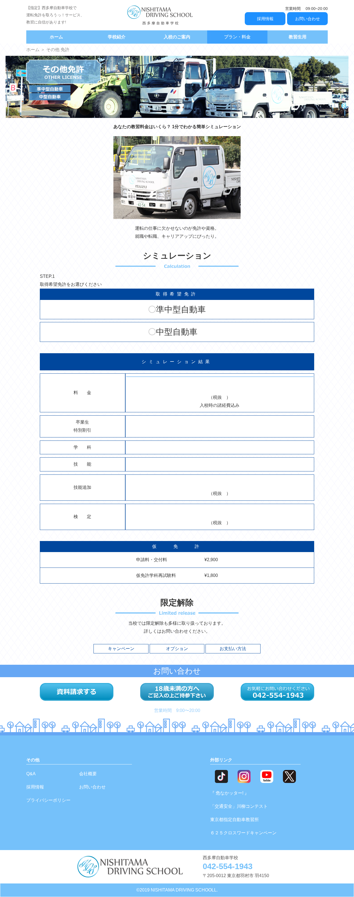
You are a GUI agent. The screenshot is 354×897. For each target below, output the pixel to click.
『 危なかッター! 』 (229, 793)
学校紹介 (117, 37)
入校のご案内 (177, 37)
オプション (177, 648)
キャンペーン (121, 648)
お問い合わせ (307, 18)
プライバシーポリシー (48, 800)
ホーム (56, 37)
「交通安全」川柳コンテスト (239, 806)
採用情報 (265, 18)
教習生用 (297, 37)
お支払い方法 (233, 648)
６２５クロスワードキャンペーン (243, 832)
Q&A (31, 773)
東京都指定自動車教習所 (234, 819)
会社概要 (88, 773)
